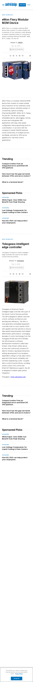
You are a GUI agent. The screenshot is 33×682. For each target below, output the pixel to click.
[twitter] (16, 56)
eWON (20, 42)
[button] (3, 5)
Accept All (16, 678)
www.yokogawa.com (18, 377)
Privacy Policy (19, 673)
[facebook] (10, 56)
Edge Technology (7, 14)
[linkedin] (13, 56)
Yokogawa (20, 261)
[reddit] (19, 56)
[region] (16, 675)
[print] (30, 56)
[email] (22, 56)
